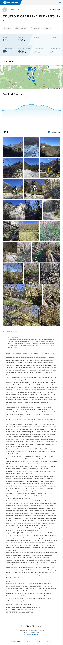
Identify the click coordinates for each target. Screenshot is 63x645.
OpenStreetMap (53, 88)
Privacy (26, 642)
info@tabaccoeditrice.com (31, 634)
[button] (60, 67)
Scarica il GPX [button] (53, 67)
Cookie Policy (36, 642)
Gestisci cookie (48, 642)
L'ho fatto (36, 28)
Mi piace (8, 28)
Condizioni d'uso (15, 642)
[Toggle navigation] (60, 2)
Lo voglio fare (21, 28)
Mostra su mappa (56, 132)
